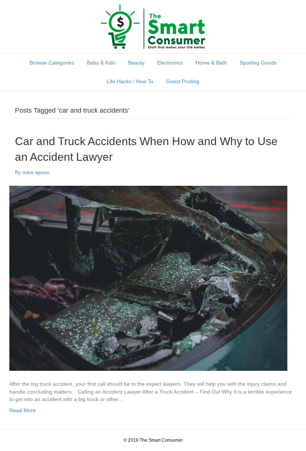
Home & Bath (211, 63)
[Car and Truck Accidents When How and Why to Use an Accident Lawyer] (148, 278)
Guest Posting (182, 81)
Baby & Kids (101, 63)
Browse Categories (51, 63)
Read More (22, 410)
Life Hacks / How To (130, 81)
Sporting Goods (258, 63)
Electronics (170, 63)
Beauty (136, 63)
